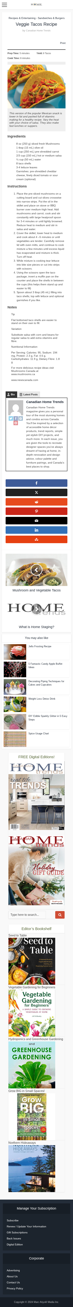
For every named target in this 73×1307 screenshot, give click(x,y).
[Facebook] (15, 418)
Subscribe (13, 1220)
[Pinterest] (15, 423)
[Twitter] (11, 418)
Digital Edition (15, 1244)
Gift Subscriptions (17, 1232)
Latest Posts (30, 394)
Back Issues (14, 1238)
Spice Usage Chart (38, 733)
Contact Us (13, 1282)
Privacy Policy (15, 1288)
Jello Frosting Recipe (39, 646)
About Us (12, 1276)
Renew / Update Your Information (26, 1226)
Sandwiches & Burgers (51, 18)
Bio (13, 394)
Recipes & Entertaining (22, 18)
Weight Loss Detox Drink (41, 698)
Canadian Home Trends (38, 30)
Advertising (13, 1270)
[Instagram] (20, 418)
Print (63, 43)
